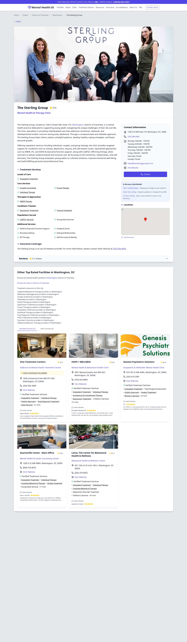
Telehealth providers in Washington (31, 299)
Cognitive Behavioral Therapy (33, 483)
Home (16, 15)
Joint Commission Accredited (35, 373)
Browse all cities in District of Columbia (33, 283)
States (68, 7)
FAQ (140, 7)
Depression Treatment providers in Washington (36, 304)
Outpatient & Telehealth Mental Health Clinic (143, 367)
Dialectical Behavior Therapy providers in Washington (39, 323)
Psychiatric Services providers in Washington (35, 320)
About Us (133, 7)
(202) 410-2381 (132, 376)
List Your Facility (129, 196)
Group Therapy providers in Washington (33, 307)
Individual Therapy (27, 192)
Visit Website (133, 168)
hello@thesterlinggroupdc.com (140, 163)
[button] (145, 219)
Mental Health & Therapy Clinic (34, 112)
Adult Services (27, 405)
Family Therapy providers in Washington (33, 302)
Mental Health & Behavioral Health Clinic (90, 367)
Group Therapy (63, 188)
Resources (100, 7)
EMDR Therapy (26, 201)
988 (96, 2)
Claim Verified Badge (130, 188)
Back (18, 21)
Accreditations (122, 7)
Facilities (60, 7)
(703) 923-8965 (81, 379)
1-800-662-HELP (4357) (121, 2)
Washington (58, 15)
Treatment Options (86, 7)
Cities (74, 7)
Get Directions (129, 237)
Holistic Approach (28, 401)
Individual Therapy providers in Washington (35, 312)
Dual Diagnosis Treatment (48, 401)
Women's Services (132, 396)
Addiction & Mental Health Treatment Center (40, 367)
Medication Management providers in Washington (38, 294)
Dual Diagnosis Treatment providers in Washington (38, 315)
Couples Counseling (28, 188)
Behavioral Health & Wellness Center (88, 460)
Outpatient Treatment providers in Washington (36, 310)
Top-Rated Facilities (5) (27, 329)
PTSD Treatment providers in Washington (34, 317)
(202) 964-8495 (133, 136)
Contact (147, 174)
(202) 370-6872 (81, 472)
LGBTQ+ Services (27, 219)
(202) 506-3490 (29, 385)
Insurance (110, 7)
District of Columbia (40, 15)
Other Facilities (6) (47, 329)
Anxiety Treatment (148, 392)
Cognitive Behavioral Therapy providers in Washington (39, 292)
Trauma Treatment (64, 210)
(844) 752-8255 (29, 467)
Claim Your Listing (129, 192)
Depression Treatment (29, 210)
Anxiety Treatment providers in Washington (35, 297)
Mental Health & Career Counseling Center (39, 458)
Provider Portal (152, 7)
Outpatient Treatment (29, 179)
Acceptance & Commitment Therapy (87, 395)
